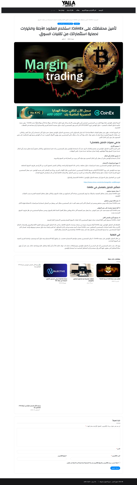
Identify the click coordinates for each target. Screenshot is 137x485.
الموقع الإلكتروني (62, 455)
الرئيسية (101, 10)
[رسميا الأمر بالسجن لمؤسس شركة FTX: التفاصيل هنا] (29, 334)
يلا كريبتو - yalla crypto (90, 481)
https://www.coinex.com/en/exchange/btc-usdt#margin (102, 182)
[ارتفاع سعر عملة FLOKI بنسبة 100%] (108, 270)
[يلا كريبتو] (68, 3)
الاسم (118, 448)
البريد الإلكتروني (115, 455)
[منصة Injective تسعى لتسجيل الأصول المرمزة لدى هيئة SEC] (55, 270)
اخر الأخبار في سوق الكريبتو (89, 10)
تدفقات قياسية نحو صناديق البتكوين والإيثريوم (83, 280)
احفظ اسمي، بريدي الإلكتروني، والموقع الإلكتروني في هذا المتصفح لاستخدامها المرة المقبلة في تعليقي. (93, 462)
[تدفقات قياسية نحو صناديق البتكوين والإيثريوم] (82, 270)
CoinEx (91, 19)
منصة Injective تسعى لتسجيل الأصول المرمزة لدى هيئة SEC (56, 280)
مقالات (77, 10)
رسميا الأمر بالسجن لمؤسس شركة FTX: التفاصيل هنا (30, 407)
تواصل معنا (61, 10)
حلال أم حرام (70, 10)
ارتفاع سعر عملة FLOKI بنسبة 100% (110, 279)
